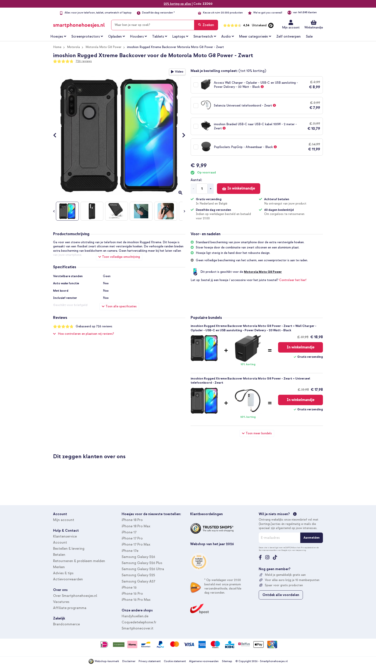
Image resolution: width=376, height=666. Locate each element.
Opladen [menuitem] (115, 36)
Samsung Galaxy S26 (138, 557)
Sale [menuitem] (309, 36)
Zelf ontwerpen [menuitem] (288, 36)
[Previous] (57, 135)
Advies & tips (63, 573)
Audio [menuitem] (226, 36)
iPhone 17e (130, 551)
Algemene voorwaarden (204, 661)
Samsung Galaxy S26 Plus (142, 563)
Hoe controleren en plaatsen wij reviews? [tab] (86, 334)
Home (57, 47)
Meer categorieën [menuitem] (253, 36)
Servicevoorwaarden (268, 550)
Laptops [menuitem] (178, 36)
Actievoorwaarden (68, 579)
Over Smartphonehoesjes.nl (75, 596)
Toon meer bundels (259, 433)
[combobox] (164, 25)
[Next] (181, 135)
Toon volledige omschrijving (121, 257)
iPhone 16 (129, 587)
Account (60, 542)
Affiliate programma (69, 608)
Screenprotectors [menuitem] (85, 36)
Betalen (59, 555)
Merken (59, 567)
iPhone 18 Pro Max (136, 526)
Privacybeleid (307, 547)
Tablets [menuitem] (158, 36)
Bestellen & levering (68, 548)
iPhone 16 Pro (132, 593)
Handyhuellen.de (135, 616)
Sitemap (227, 661)
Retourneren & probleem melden (79, 561)
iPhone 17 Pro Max (136, 544)
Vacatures (61, 602)
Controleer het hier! (292, 280)
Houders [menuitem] (137, 36)
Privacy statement (150, 661)
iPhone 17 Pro (132, 538)
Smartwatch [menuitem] (203, 36)
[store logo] (79, 24)
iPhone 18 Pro (132, 520)
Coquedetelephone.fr (139, 622)
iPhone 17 (129, 532)
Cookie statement (175, 661)
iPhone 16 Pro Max (136, 600)
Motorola (73, 47)
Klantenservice (65, 536)
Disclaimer (128, 661)
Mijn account (291, 27)
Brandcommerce (66, 624)
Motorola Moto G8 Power (103, 47)
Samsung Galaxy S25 (138, 575)
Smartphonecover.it (137, 628)
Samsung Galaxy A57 (138, 581)
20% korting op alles (177, 4)
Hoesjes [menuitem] (56, 36)
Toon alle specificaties (121, 306)
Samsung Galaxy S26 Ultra (143, 569)
